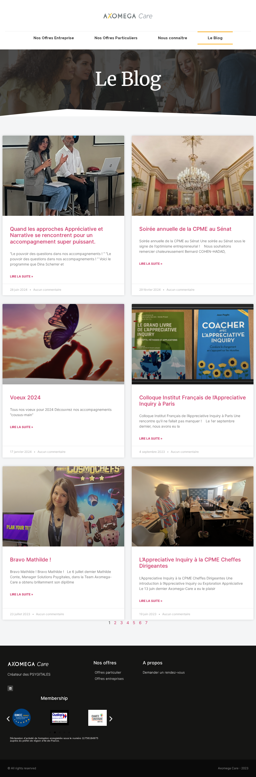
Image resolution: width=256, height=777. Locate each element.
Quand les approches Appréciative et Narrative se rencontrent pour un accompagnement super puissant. (56, 235)
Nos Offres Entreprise (54, 38)
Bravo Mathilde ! (30, 559)
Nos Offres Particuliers (116, 38)
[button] (8, 718)
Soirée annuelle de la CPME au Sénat (185, 229)
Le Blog (215, 38)
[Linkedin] (10, 688)
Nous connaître (172, 38)
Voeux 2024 (25, 397)
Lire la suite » (21, 276)
